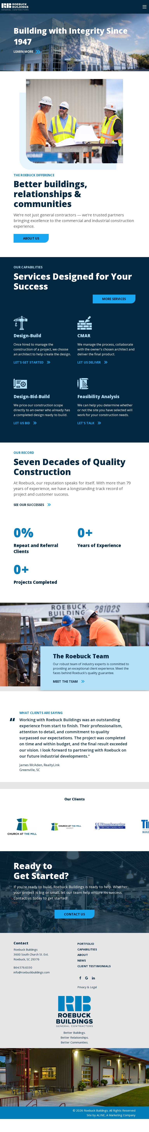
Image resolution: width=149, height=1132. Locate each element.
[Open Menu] (144, 6)
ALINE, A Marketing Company (116, 1115)
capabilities (87, 949)
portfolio (85, 944)
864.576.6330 (23, 967)
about (82, 955)
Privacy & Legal (87, 987)
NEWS (81, 960)
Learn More (24, 51)
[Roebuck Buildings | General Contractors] (15, 6)
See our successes (29, 505)
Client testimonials (94, 966)
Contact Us (74, 914)
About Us (31, 238)
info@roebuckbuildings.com (32, 972)
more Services (114, 299)
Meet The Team (65, 681)
